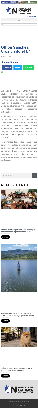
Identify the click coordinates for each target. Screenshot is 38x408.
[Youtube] (21, 405)
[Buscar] (34, 175)
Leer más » (5, 237)
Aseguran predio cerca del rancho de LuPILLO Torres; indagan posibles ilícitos (17, 314)
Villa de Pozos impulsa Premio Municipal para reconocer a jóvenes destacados (18, 230)
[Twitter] (17, 405)
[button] (19, 19)
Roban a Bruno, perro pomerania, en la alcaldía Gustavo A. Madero (16, 369)
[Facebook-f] (13, 405)
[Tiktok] (25, 405)
